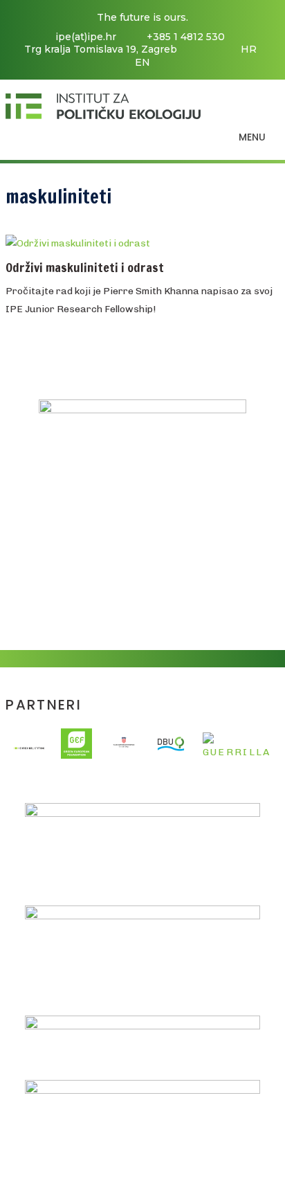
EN (142, 62)
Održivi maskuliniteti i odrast (85, 267)
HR (249, 49)
